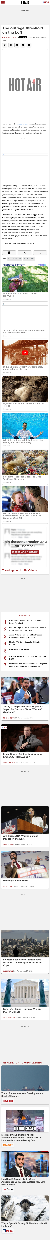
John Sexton (8, 971)
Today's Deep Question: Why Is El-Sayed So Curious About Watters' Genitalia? (23, 709)
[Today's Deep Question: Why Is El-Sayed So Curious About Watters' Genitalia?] (25, 690)
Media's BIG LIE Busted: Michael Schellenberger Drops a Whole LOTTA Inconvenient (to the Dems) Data (21, 1137)
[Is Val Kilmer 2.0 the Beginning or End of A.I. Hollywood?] (25, 738)
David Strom (8, 844)
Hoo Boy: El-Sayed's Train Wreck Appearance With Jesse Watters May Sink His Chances (23, 1182)
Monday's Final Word (15, 880)
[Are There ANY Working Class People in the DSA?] (25, 820)
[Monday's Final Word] (25, 864)
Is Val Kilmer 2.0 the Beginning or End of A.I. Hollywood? (23, 755)
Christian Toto (9, 762)
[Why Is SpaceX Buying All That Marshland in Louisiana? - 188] (25, 1208)
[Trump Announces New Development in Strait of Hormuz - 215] (25, 1078)
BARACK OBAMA (14, 259)
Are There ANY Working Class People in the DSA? (20, 837)
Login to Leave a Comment (25, 552)
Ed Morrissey (10, 37)
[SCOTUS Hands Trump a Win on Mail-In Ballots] (25, 993)
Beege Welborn (9, 1017)
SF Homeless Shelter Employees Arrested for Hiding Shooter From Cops (22, 962)
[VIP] (46, 3)
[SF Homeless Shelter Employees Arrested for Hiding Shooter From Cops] (25, 943)
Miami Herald (22, 123)
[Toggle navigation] (3, 3)
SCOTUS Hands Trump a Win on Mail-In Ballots (22, 1010)
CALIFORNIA (29, 259)
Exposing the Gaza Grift (19, 649)
